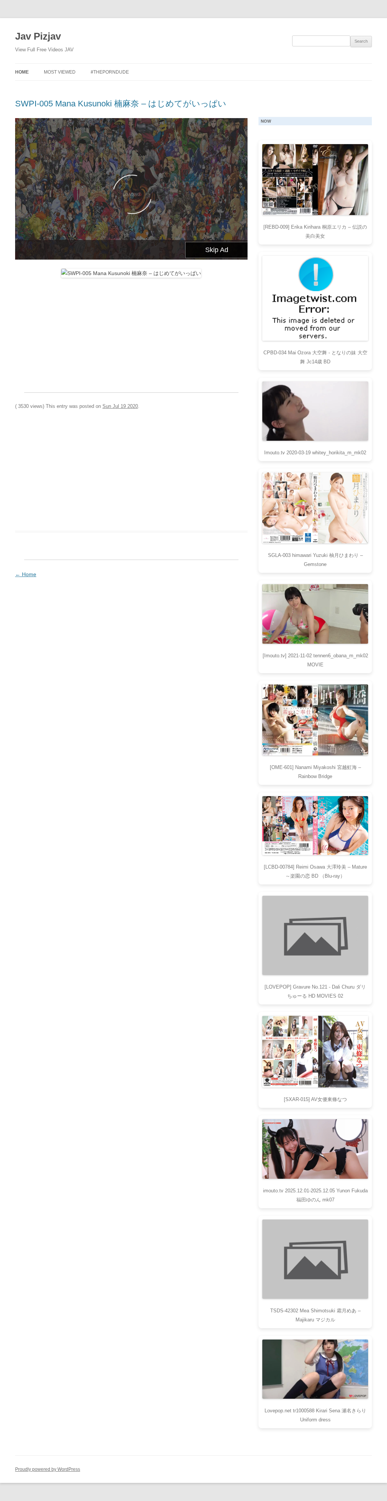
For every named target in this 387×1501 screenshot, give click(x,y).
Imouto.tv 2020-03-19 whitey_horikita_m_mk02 (315, 452)
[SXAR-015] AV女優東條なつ (315, 1099)
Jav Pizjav (38, 36)
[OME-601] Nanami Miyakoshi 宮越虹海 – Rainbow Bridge (315, 771)
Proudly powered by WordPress (47, 1469)
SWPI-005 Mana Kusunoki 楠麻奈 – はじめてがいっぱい (120, 103)
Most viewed (60, 72)
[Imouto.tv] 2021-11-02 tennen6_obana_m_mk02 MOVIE (315, 660)
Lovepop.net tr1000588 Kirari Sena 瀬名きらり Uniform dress (315, 1415)
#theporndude (110, 72)
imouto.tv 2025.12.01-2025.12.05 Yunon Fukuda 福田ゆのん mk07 (315, 1195)
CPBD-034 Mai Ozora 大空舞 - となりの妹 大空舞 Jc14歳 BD (315, 357)
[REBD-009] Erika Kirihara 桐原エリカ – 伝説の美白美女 (315, 231)
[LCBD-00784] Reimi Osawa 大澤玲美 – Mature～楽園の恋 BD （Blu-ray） (315, 871)
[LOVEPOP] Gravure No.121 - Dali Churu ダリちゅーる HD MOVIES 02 (315, 991)
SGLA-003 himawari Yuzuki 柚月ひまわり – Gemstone (315, 559)
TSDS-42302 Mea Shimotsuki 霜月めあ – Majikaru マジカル (315, 1315)
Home (22, 72)
